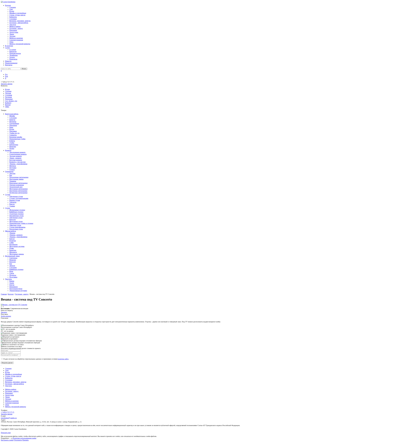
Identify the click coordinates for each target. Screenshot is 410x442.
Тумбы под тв (14, 133)
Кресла (12, 204)
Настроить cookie (7, 440)
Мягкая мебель (10, 231)
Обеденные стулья (16, 196)
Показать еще (6, 433)
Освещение (9, 171)
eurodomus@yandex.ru (9, 418)
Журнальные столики (17, 210)
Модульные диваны (16, 254)
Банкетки (12, 250)
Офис (7, 107)
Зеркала (12, 266)
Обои (11, 42)
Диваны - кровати (16, 235)
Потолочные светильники (18, 177)
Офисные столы (15, 225)
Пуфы (11, 248)
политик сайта (63, 359)
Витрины (12, 121)
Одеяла (12, 169)
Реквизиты (13, 59)
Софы (11, 242)
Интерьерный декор (12, 256)
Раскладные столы (16, 229)
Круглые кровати (15, 160)
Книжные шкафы (15, 137)
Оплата (12, 57)
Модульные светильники (18, 189)
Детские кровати (15, 156)
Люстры (12, 173)
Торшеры (12, 181)
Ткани (11, 283)
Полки (11, 148)
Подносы (12, 275)
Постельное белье (15, 289)
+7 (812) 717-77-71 (7, 412)
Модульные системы (16, 246)
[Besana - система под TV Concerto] (14, 305)
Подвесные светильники (18, 193)
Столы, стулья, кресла (17, 15)
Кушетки (12, 241)
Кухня (7, 89)
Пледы (11, 285)
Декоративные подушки (18, 290)
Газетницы (13, 258)
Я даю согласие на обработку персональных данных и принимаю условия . (36, 359)
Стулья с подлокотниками (18, 198)
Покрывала (13, 287)
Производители (15, 53)
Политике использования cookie (24, 438)
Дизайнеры (13, 55)
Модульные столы (16, 221)
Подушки (12, 168)
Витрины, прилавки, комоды (20, 21)
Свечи (11, 273)
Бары (11, 127)
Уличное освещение (16, 185)
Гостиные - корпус (16, 28)
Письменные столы (16, 216)
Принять (25, 440)
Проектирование (11, 63)
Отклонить (18, 440)
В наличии (9, 46)
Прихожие (13, 30)
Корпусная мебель (11, 114)
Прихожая (8, 99)
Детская (8, 93)
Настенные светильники (18, 191)
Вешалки (12, 146)
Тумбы (11, 143)
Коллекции (13, 244)
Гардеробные (14, 123)
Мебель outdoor (14, 26)
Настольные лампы (16, 179)
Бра (10, 175)
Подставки (13, 277)
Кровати (8, 150)
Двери (11, 34)
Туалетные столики (16, 214)
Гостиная (8, 97)
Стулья (7, 194)
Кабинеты (13, 17)
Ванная (7, 105)
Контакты (8, 65)
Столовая (8, 95)
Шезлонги (13, 252)
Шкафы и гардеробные (17, 13)
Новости (8, 61)
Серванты (13, 135)
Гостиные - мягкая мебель (18, 23)
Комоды (12, 120)
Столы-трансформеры (17, 227)
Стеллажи (13, 118)
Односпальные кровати (18, 154)
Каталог (8, 5)
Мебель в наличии (16, 38)
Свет (11, 9)
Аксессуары (13, 32)
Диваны (12, 233)
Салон (7, 48)
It (5, 78)
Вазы (11, 271)
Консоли (12, 219)
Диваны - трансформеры (18, 164)
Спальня (8, 91)
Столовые (13, 19)
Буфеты (12, 141)
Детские (12, 36)
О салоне (12, 49)
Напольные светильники (18, 183)
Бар (10, 264)
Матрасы (12, 166)
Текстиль (12, 24)
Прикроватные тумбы (17, 139)
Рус (6, 74)
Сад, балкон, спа (11, 101)
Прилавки (13, 131)
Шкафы (12, 116)
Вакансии (13, 51)
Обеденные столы (16, 217)
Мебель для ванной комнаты (19, 44)
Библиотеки (13, 145)
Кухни (11, 11)
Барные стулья (14, 200)
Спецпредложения (16, 40)
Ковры (11, 281)
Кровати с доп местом (17, 162)
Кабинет (8, 103)
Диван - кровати (15, 158)
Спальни (12, 7)
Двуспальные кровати (17, 152)
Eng (6, 76)
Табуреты (12, 202)
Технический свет (16, 187)
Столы (7, 208)
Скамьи (12, 206)
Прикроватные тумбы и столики (21, 223)
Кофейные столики (16, 212)
